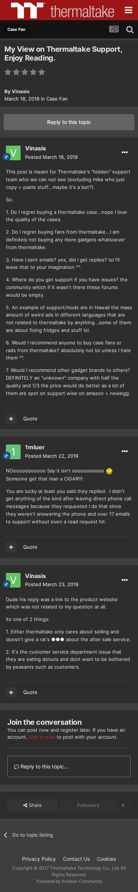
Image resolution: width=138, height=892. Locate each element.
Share (34, 805)
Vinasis (20, 91)
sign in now (42, 737)
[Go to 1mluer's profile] (13, 452)
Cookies (106, 859)
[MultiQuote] (11, 419)
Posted (51, 157)
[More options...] (124, 152)
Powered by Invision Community (69, 881)
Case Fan (57, 99)
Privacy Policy (39, 859)
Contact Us (76, 859)
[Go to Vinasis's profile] (13, 153)
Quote (30, 418)
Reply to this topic (69, 122)
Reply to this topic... (43, 766)
